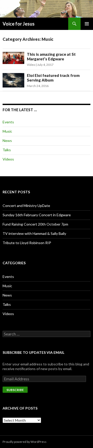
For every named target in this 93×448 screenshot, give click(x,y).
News (7, 140)
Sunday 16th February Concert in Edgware (37, 215)
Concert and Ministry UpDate (26, 205)
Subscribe (15, 390)
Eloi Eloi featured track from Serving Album (53, 77)
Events (8, 122)
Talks (7, 150)
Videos (8, 159)
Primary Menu (87, 24)
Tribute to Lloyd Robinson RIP (27, 243)
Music (7, 131)
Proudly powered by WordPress (25, 442)
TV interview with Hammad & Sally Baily (34, 233)
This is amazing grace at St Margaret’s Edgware (51, 56)
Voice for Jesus (19, 24)
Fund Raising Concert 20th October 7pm (35, 224)
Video (31, 65)
